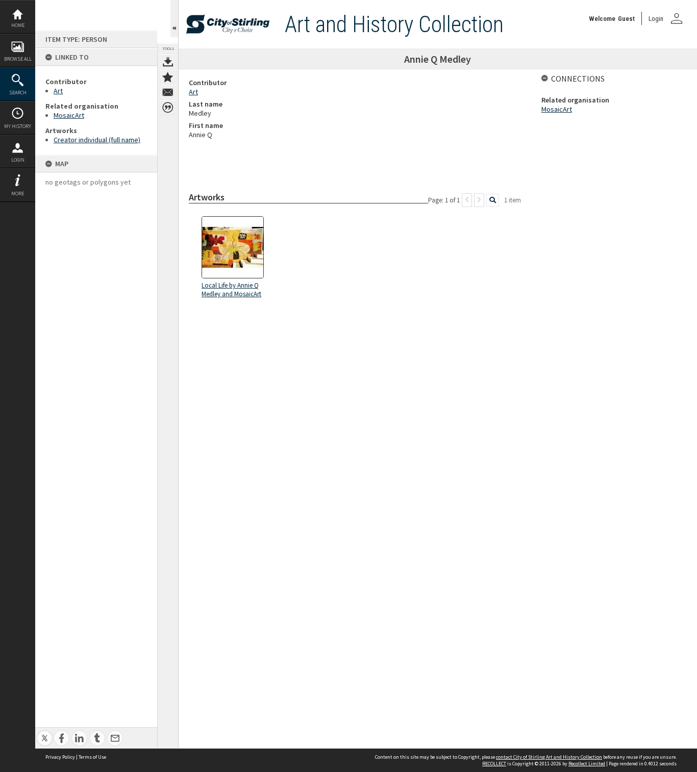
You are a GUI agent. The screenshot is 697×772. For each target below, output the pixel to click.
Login (17, 160)
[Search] (492, 200)
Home (17, 25)
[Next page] (479, 200)
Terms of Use (92, 757)
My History (17, 126)
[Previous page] (467, 200)
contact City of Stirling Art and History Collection (549, 757)
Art (58, 90)
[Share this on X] (45, 732)
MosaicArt (69, 115)
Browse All (18, 59)
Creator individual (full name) (97, 139)
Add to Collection (168, 77)
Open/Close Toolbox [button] (174, 18)
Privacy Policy (60, 757)
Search (18, 92)
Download (168, 61)
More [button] (17, 193)
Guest (626, 18)
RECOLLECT (494, 763)
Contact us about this (168, 92)
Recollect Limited (586, 763)
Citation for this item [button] (168, 107)
